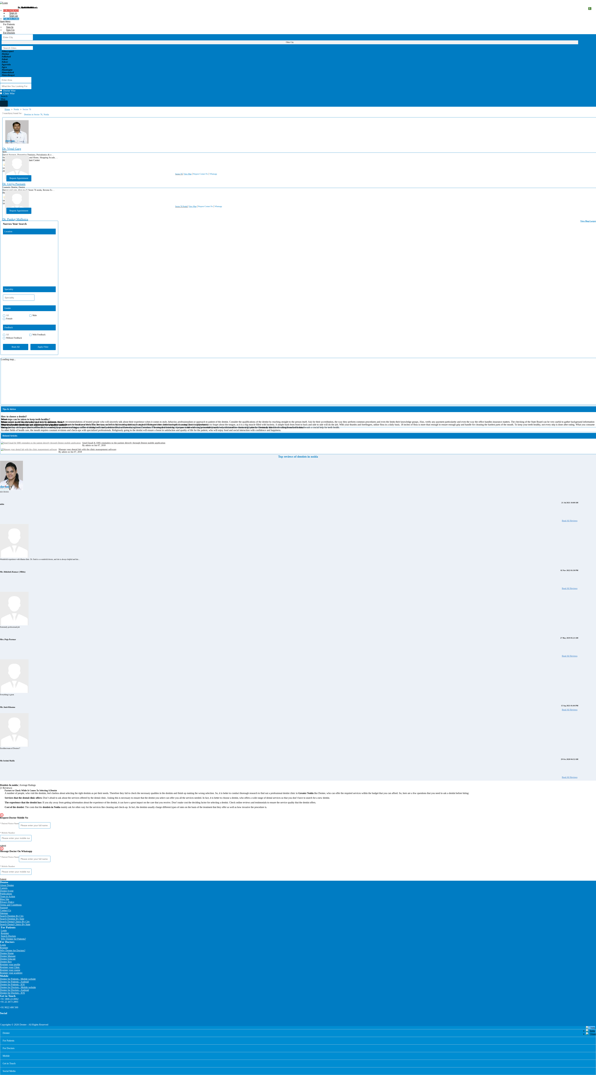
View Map (188, 174)
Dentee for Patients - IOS (12, 984)
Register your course (10, 970)
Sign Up (10, 30)
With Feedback (38, 334)
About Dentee (7, 885)
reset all (16, 347)
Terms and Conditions (11, 905)
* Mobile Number (7, 833)
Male (34, 315)
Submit (3, 879)
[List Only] (4, 103)
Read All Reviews (569, 521)
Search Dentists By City (12, 916)
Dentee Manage (8, 956)
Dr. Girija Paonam (13, 184)
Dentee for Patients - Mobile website (18, 979)
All (7, 315)
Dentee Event (6, 891)
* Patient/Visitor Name (9, 823)
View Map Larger (588, 221)
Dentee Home (7, 953)
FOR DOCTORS (11, 19)
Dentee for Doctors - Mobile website (18, 987)
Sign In (9, 27)
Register (5, 933)
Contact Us (5, 910)
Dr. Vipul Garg (11, 148)
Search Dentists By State (12, 919)
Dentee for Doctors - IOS (12, 993)
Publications (6, 893)
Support (4, 907)
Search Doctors (8, 936)
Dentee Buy (6, 961)
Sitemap (4, 913)
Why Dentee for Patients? (13, 939)
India (592, 1030)
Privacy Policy (7, 902)
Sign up (13, 16)
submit (3, 846)
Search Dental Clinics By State (15, 924)
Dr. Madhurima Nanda (28, 7)
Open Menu (5, 22)
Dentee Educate (8, 959)
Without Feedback (14, 338)
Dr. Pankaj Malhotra (15, 219)
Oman (593, 1034)
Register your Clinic (10, 967)
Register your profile (10, 964)
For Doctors (9, 32)
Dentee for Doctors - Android (14, 990)
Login (4, 930)
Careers (3, 888)
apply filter (43, 347)
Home (7, 109)
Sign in (13, 13)
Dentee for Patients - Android (14, 981)
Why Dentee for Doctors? (12, 950)
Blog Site (4, 899)
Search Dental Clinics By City (15, 921)
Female (9, 318)
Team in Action (7, 896)
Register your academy (11, 973)
